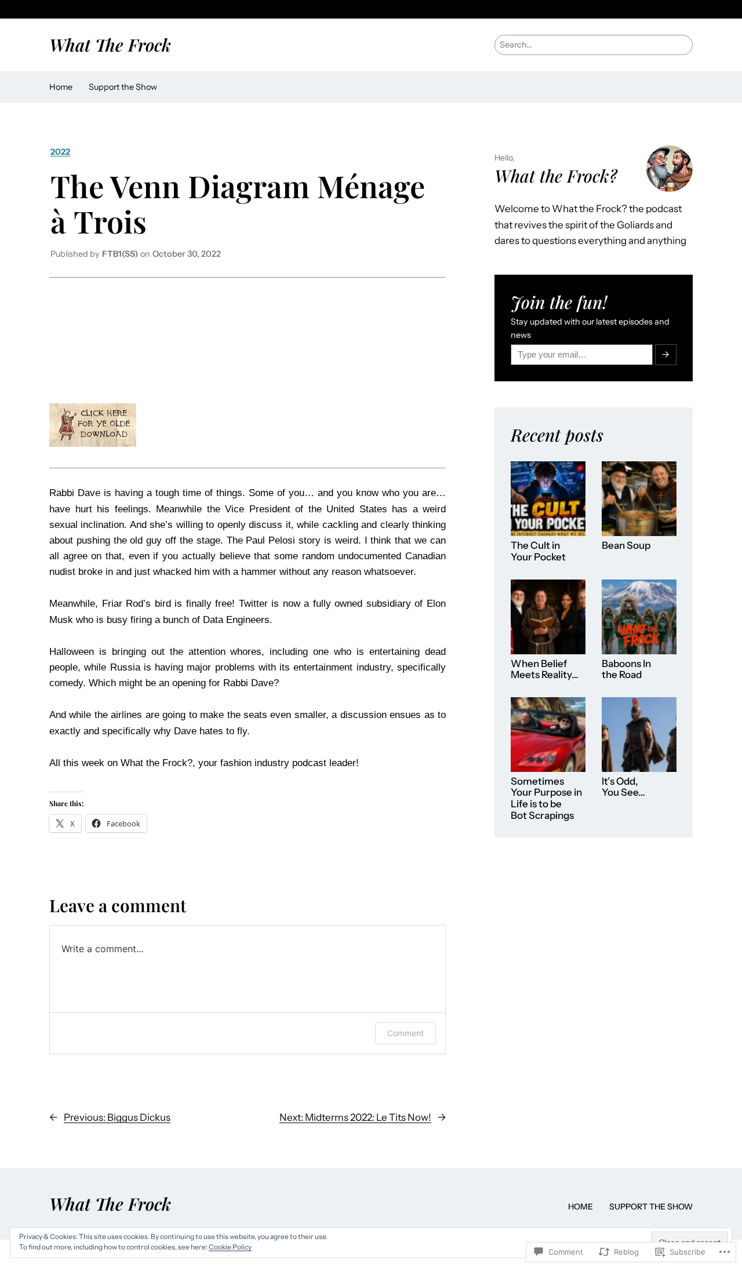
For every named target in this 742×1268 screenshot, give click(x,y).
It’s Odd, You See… (623, 787)
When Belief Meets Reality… (545, 669)
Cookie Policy (230, 1247)
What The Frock (110, 44)
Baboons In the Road (626, 669)
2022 (60, 152)
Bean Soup (626, 545)
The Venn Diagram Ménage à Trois (237, 203)
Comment (405, 1033)
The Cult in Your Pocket (538, 551)
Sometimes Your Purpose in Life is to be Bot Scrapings (546, 798)
